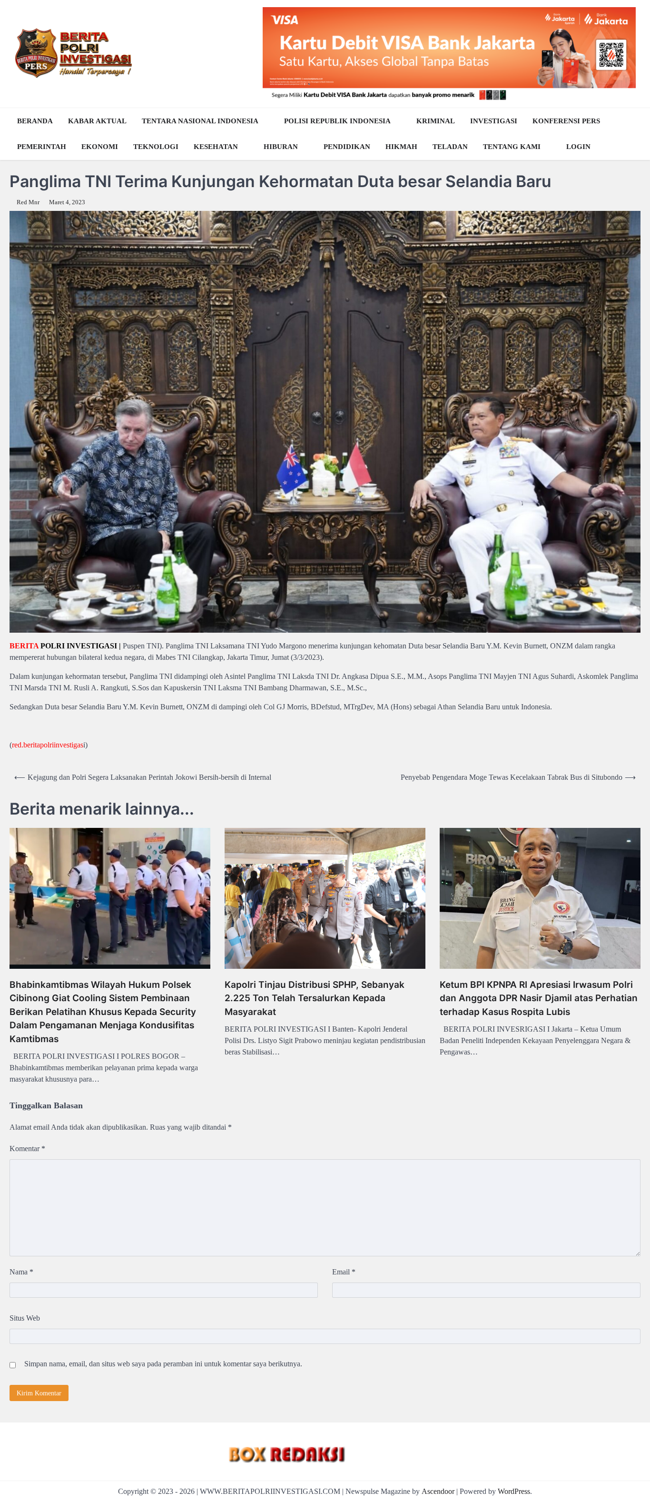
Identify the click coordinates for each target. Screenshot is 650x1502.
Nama (21, 1272)
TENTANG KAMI (512, 146)
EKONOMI (99, 146)
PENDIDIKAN (347, 146)
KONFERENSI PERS (566, 121)
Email (343, 1272)
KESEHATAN (216, 146)
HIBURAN (281, 146)
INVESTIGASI (493, 121)
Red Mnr (28, 202)
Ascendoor (438, 1491)
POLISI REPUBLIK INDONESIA (337, 121)
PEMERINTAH (41, 146)
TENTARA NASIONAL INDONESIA (200, 121)
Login (578, 146)
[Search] (631, 134)
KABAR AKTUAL (97, 121)
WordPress (514, 1491)
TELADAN (450, 146)
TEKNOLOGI (155, 146)
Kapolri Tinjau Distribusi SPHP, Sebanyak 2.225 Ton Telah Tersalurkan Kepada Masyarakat (314, 998)
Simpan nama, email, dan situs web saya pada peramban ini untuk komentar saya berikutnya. (163, 1364)
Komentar (27, 1148)
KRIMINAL (435, 121)
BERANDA (35, 121)
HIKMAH (401, 146)
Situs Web (25, 1318)
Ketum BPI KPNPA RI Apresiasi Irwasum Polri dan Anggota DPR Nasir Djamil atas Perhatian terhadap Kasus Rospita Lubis (539, 998)
